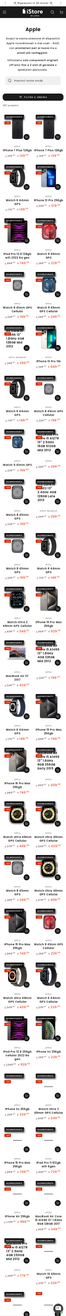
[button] (52, 12)
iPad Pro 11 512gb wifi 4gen (48, 1164)
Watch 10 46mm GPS (49, 1275)
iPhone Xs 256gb (48, 1052)
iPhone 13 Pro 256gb (48, 200)
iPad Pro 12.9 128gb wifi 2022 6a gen (17, 255)
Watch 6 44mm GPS (17, 202)
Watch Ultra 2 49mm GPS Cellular (17, 624)
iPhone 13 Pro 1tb (48, 361)
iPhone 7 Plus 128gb (17, 150)
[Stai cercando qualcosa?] (9, 80)
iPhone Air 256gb (17, 1216)
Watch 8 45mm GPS (17, 516)
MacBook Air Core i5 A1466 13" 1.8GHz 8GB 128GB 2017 (48, 1220)
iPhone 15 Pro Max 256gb (49, 624)
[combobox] (28, 80)
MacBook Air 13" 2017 (17, 678)
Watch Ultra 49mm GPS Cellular (17, 839)
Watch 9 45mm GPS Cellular (48, 309)
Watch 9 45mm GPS (48, 255)
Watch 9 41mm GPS (17, 465)
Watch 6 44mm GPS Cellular (48, 1000)
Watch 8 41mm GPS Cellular (17, 309)
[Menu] (4, 12)
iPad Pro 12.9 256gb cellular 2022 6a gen (17, 1055)
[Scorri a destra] (60, 3)
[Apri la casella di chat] (58, 1309)
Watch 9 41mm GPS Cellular (48, 946)
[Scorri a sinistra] (6, 3)
